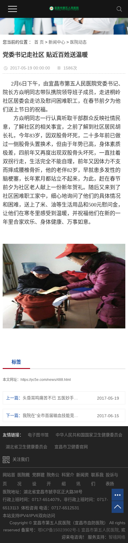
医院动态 (78, 42)
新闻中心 (57, 42)
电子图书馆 (39, 434)
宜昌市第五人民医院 (100, 530)
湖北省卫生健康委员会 (27, 446)
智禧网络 (117, 537)
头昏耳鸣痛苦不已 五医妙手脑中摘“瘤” (52, 397)
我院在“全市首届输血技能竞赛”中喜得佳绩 (52, 415)
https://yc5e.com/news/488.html (46, 380)
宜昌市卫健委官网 (71, 446)
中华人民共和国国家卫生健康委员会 (89, 434)
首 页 (39, 42)
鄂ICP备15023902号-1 (59, 530)
